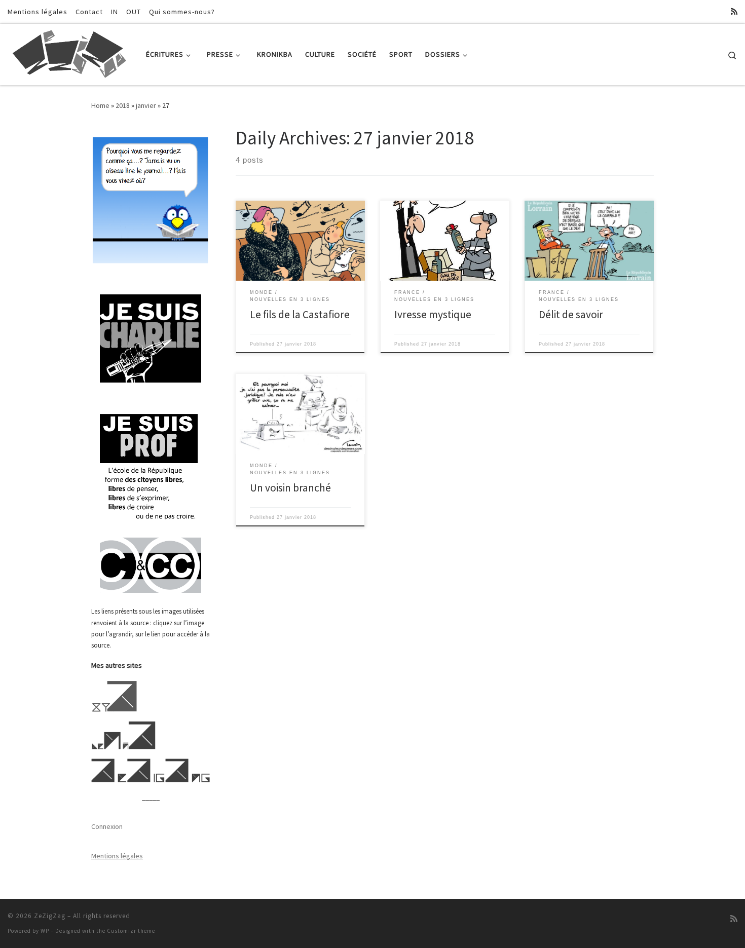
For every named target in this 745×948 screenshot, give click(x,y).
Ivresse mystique (432, 314)
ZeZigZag (49, 916)
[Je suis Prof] (150, 465)
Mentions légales (117, 855)
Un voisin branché (290, 488)
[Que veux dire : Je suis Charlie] (150, 338)
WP (45, 930)
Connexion (107, 826)
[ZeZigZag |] (69, 52)
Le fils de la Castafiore (300, 314)
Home (100, 105)
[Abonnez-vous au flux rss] (734, 11)
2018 (123, 105)
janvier (146, 105)
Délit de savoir (571, 314)
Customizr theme (131, 930)
